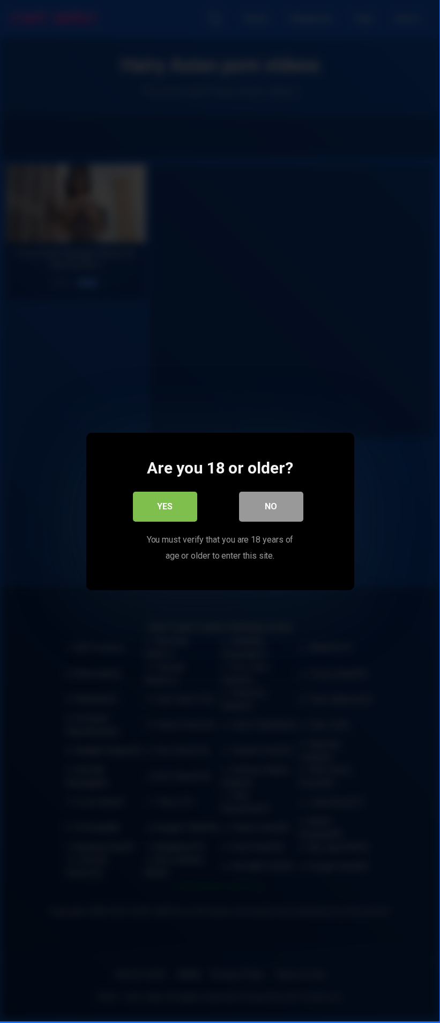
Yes (165, 506)
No (271, 506)
